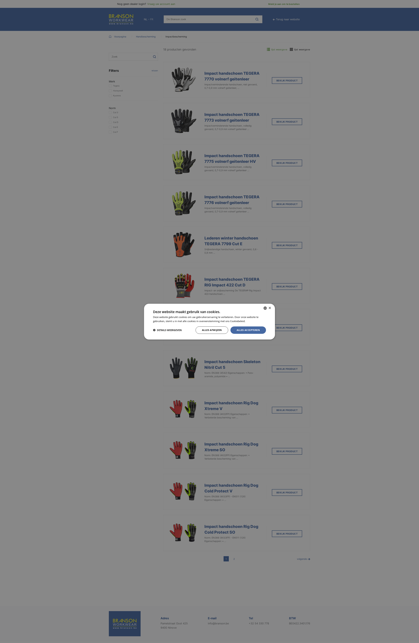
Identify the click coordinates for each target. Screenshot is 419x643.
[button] (167, 329)
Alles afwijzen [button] (212, 329)
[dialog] (209, 321)
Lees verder (252, 321)
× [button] (269, 308)
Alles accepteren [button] (248, 329)
